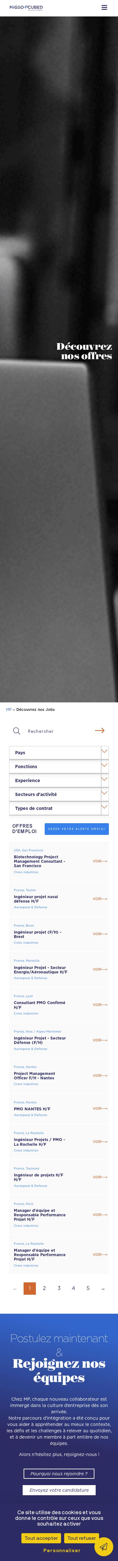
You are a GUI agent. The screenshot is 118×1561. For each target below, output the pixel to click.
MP (9, 709)
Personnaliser (60, 1550)
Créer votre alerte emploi (77, 829)
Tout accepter (41, 1538)
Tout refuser (81, 1538)
